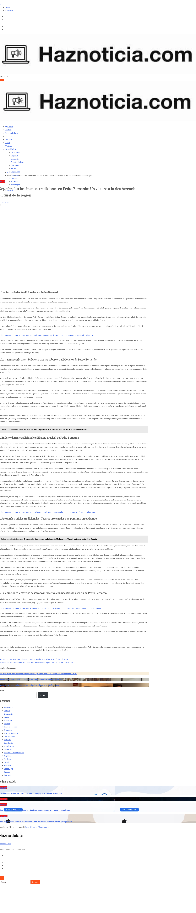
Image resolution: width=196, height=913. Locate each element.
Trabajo (7, 772)
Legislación (15, 171)
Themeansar (43, 827)
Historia (14, 168)
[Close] (0, 4)
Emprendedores (11, 133)
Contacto (9, 10)
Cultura (8, 129)
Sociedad (14, 181)
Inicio (10, 126)
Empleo (7, 723)
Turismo (8, 146)
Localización (9, 746)
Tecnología (15, 184)
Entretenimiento (17, 162)
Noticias (8, 139)
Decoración (15, 152)
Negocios (14, 178)
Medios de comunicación (14, 752)
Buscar (43, 695)
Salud (7, 142)
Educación (15, 159)
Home (7, 7)
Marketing (8, 749)
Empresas (9, 136)
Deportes (14, 155)
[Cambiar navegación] (2, 80)
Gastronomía (16, 165)
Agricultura (8, 707)
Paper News (30, 827)
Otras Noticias (11, 149)
